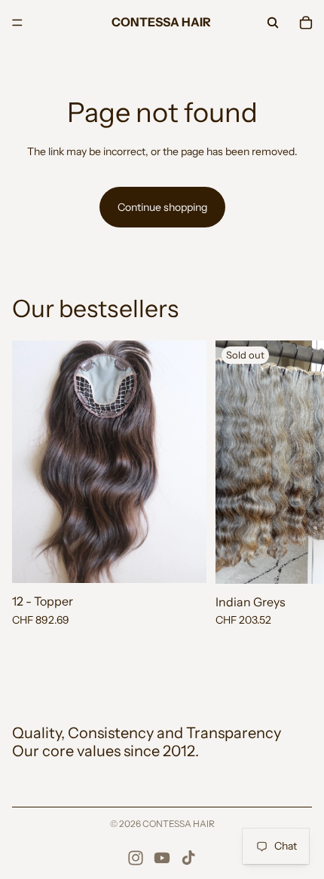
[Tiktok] (188, 858)
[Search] (272, 22)
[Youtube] (162, 858)
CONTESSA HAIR (178, 823)
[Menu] (17, 22)
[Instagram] (136, 858)
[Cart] (305, 22)
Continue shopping (162, 207)
